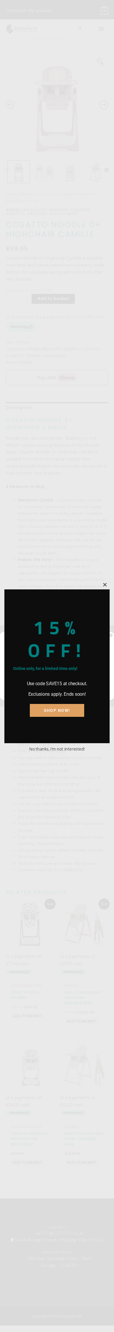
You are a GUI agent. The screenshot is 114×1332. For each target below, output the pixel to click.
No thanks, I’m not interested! (57, 749)
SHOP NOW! (57, 710)
